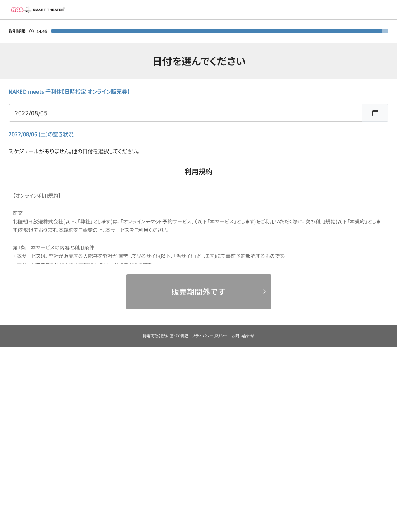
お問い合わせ (242, 335)
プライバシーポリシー (210, 335)
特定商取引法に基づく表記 (165, 335)
